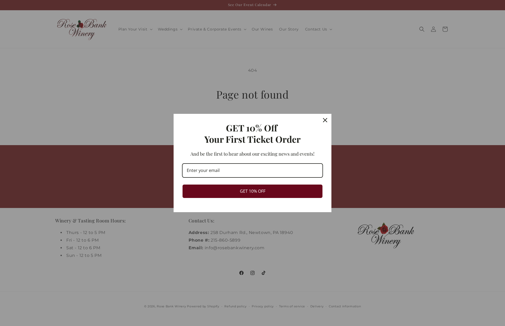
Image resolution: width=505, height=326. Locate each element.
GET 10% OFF (252, 191)
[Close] (325, 120)
